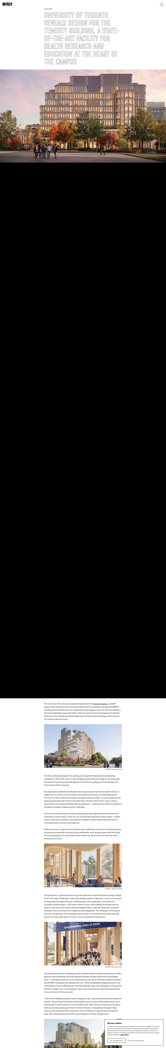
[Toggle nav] (161, 4)
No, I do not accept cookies (136, 1040)
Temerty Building (100, 704)
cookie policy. (124, 1035)
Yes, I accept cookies (116, 1040)
